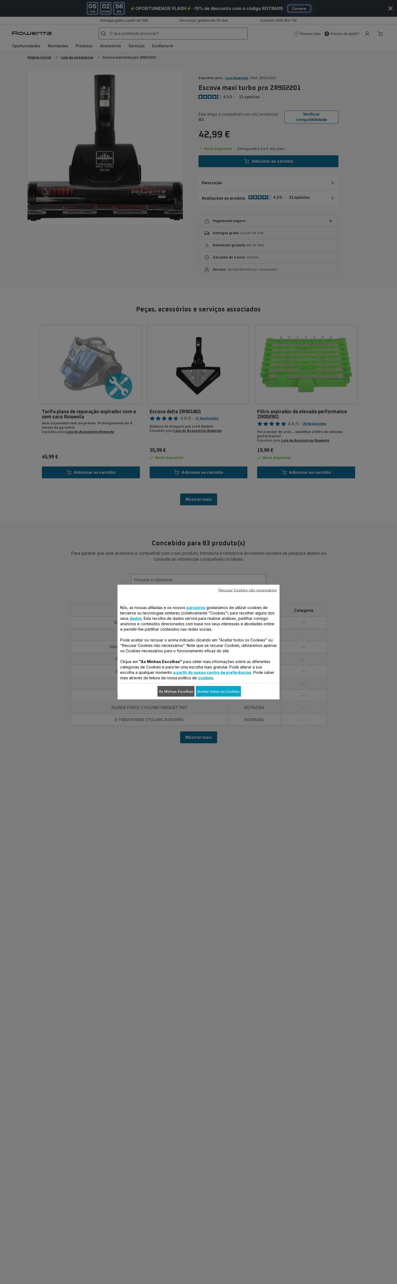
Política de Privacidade (175, 730)
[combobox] (128, 644)
